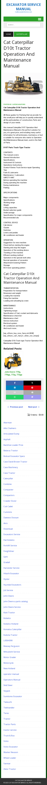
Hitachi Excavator (11, 573)
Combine (7, 484)
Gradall (6, 562)
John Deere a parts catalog (15, 601)
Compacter (8, 489)
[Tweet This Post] (32, 383)
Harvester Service (11, 568)
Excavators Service (11, 534)
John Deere (8, 596)
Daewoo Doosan (11, 517)
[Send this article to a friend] (15, 392)
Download (8, 529)
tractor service (10, 730)
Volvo (6, 741)
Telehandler (8, 707)
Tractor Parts (9, 724)
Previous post (16, 407)
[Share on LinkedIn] (15, 387)
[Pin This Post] (32, 387)
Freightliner (8, 551)
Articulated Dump (11, 433)
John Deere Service (12, 607)
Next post (32, 407)
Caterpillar (8, 478)
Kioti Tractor (9, 612)
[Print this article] (32, 392)
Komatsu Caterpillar (12, 629)
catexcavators (18, 104)
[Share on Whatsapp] (15, 397)
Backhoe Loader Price (13, 445)
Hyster (6, 579)
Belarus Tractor (10, 450)
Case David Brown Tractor (15, 461)
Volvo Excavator (10, 746)
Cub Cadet (8, 506)
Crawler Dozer (10, 501)
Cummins (7, 512)
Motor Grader (9, 657)
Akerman (7, 422)
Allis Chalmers (9, 428)
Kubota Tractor (10, 635)
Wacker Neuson (10, 752)
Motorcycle (8, 663)
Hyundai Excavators (12, 584)
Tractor (6, 718)
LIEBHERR (8, 640)
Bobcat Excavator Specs (14, 456)
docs (5, 523)
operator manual (11, 674)
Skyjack (6, 691)
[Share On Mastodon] (32, 397)
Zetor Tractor (9, 769)
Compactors (8, 495)
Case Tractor (9, 473)
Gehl (5, 556)
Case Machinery (10, 467)
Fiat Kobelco (8, 540)
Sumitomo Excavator (12, 696)
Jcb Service (8, 590)
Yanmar (6, 763)
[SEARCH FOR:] (23, 24)
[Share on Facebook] (15, 383)
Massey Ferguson (11, 646)
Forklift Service (10, 545)
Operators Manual (11, 679)
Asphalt (6, 439)
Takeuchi (7, 702)
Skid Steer (8, 685)
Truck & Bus (9, 735)
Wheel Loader (9, 758)
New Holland (9, 668)
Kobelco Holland (10, 624)
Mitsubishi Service (11, 651)
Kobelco (7, 618)
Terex (6, 713)
